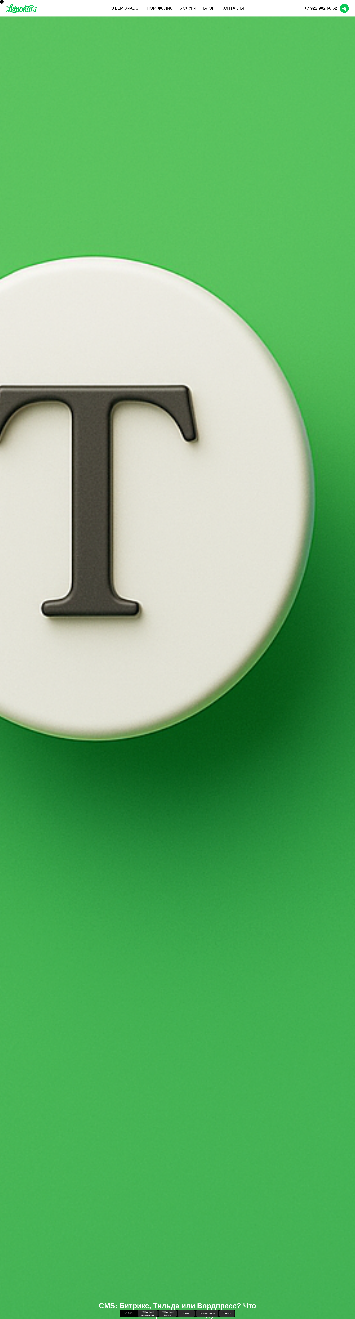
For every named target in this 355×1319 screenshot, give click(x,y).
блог (208, 8)
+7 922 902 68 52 (320, 8)
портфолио (160, 8)
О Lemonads (124, 8)
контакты (233, 8)
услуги (188, 8)
